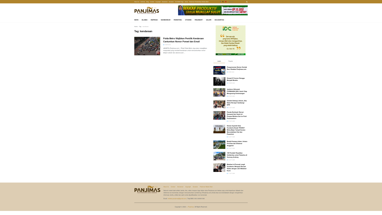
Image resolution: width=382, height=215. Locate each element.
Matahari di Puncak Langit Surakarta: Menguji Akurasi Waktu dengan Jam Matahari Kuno (237, 167)
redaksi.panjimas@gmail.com (177, 198)
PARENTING (178, 20)
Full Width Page (179, 1)
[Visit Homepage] (146, 10)
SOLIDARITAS (219, 20)
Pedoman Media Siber (206, 187)
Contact (152, 1)
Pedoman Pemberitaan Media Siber (199, 1)
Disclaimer (165, 1)
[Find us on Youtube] (225, 1)
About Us (136, 1)
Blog (147, 1)
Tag (140, 26)
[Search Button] (246, 1)
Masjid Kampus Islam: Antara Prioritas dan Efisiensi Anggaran (237, 143)
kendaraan (146, 26)
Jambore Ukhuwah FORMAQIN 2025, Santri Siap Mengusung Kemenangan (237, 91)
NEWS (136, 20)
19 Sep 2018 (167, 44)
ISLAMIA (144, 20)
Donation (171, 1)
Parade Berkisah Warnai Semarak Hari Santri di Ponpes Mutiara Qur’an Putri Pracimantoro (237, 115)
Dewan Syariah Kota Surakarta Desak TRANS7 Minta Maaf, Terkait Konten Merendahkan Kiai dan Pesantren (236, 130)
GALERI (208, 20)
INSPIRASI (154, 20)
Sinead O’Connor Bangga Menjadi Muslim (236, 79)
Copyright (158, 1)
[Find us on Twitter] (223, 1)
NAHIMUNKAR (165, 20)
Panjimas (191, 207)
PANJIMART (199, 20)
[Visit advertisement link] (213, 10)
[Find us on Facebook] (220, 1)
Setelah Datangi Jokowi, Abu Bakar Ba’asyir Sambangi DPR (237, 103)
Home (186, 1)
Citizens (188, 20)
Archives (142, 1)
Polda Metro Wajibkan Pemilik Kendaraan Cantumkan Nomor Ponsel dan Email (183, 40)
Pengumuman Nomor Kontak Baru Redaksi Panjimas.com (237, 68)
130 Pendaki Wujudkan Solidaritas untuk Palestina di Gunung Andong (237, 155)
